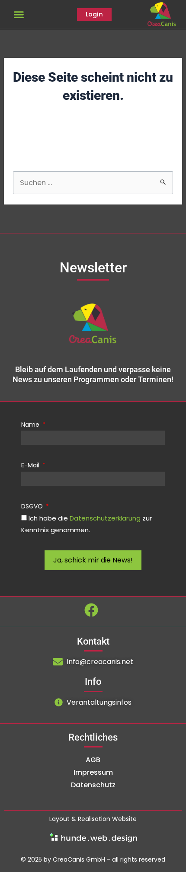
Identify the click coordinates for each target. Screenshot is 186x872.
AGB (93, 760)
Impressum (93, 772)
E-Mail (31, 465)
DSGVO (33, 506)
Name (31, 424)
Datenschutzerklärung (105, 518)
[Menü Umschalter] (18, 14)
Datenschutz (93, 785)
